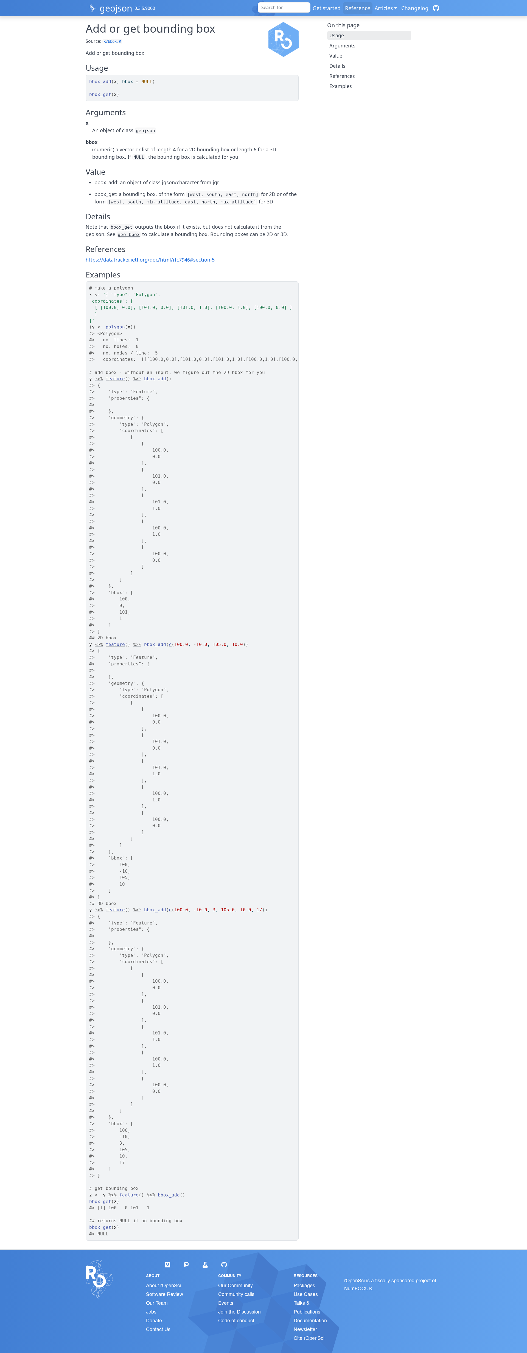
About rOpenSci (163, 1285)
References (342, 76)
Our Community (235, 1285)
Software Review (164, 1293)
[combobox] (284, 7)
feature (115, 378)
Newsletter (305, 1328)
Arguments (342, 45)
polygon (115, 327)
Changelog (414, 8)
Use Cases (306, 1293)
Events (225, 1302)
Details (337, 66)
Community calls (236, 1293)
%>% (99, 378)
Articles (384, 8)
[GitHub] (436, 8)
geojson (116, 8)
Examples (340, 86)
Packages (304, 1285)
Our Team (157, 1302)
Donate (154, 1320)
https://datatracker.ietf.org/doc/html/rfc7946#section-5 (150, 259)
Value (335, 55)
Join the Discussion (239, 1311)
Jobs (151, 1311)
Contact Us (158, 1328)
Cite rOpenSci (309, 1337)
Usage (336, 35)
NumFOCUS (358, 1288)
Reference (357, 8)
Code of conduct (236, 1320)
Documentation (310, 1320)
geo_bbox (129, 234)
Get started (327, 8)
